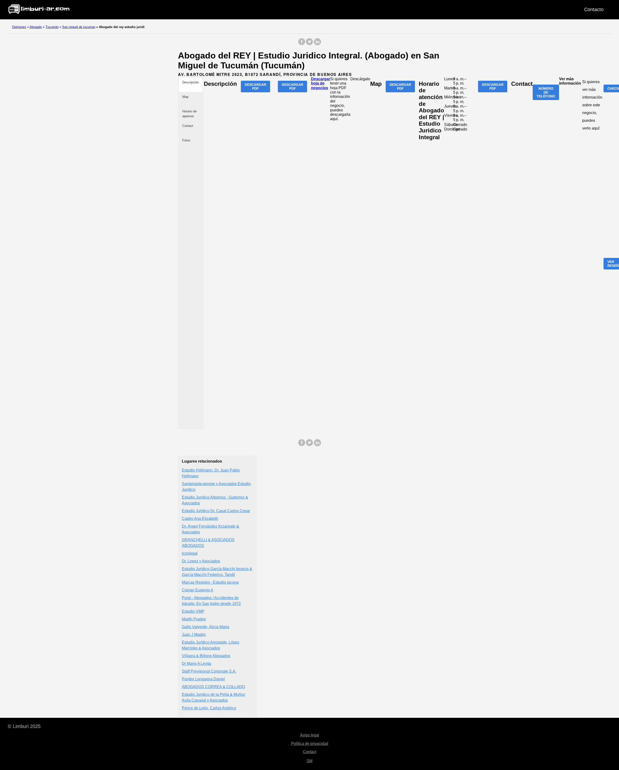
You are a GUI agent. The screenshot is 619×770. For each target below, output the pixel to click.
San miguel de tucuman (78, 27)
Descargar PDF (255, 86)
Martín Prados (194, 619)
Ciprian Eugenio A (197, 590)
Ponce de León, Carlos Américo (209, 708)
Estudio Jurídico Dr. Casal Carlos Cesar (216, 511)
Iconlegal (190, 553)
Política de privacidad (309, 743)
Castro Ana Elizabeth (200, 518)
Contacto (594, 9)
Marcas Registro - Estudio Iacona (210, 582)
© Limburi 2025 (24, 726)
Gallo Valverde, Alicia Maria (205, 627)
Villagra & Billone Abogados (206, 656)
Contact (309, 752)
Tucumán (52, 27)
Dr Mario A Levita (196, 663)
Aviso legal (309, 735)
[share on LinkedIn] (317, 44)
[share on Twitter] (309, 44)
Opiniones (19, 27)
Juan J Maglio (194, 634)
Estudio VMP (193, 611)
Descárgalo (360, 79)
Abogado (35, 27)
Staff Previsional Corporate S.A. (209, 671)
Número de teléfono (546, 92)
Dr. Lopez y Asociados (201, 561)
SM (309, 761)
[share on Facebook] (302, 44)
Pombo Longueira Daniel (203, 679)
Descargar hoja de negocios (320, 83)
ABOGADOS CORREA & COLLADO (213, 687)
